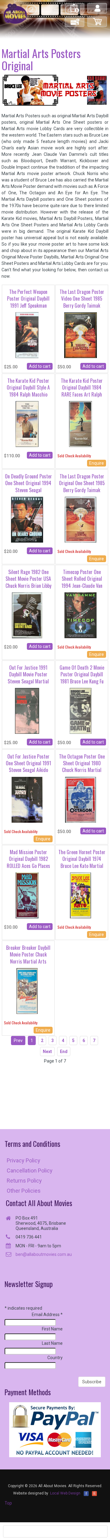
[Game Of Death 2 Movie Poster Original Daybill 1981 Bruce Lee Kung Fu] (80, 710)
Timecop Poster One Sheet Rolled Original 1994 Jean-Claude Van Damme (81, 582)
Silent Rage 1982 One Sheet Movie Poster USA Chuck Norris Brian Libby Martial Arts (28, 582)
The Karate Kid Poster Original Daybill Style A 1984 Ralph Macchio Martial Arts (28, 391)
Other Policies (24, 1190)
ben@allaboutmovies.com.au (44, 1254)
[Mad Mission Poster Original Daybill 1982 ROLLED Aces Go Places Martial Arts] (27, 894)
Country (55, 1357)
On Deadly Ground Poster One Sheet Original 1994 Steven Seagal (28, 483)
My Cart (97, 19)
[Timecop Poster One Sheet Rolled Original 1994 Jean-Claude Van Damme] (80, 615)
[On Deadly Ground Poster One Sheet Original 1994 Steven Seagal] (27, 519)
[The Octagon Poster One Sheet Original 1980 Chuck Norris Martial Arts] (80, 799)
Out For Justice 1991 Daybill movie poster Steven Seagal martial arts (28, 678)
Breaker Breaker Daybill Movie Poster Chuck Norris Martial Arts (28, 954)
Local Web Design (65, 1493)
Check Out (75, 19)
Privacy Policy (23, 1160)
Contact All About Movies (39, 1203)
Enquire (96, 463)
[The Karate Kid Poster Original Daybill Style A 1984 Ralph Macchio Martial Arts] (27, 423)
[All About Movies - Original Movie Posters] (15, 13)
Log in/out (97, 6)
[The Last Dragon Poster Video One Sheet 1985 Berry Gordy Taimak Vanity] (80, 334)
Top (8, 1503)
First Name (52, 1328)
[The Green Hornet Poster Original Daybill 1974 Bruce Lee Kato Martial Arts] (80, 894)
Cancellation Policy (30, 1170)
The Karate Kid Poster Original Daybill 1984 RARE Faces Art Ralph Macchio (82, 391)
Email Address (47, 1314)
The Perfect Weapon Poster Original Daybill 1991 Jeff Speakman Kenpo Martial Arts (28, 302)
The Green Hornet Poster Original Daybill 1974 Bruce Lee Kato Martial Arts (81, 862)
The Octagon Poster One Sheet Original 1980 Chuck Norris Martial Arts (82, 767)
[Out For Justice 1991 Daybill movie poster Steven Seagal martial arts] (27, 710)
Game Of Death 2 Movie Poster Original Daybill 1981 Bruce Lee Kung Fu (82, 674)
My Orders (75, 6)
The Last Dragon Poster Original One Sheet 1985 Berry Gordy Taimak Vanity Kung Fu (82, 486)
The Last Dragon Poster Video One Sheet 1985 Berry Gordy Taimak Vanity (82, 302)
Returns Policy (24, 1180)
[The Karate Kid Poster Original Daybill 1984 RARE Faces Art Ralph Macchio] (80, 423)
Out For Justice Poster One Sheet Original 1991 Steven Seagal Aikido (28, 763)
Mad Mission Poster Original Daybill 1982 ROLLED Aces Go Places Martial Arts (28, 862)
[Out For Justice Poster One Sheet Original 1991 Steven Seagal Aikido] (27, 799)
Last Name (52, 1343)
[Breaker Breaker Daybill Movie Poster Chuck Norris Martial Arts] (27, 990)
